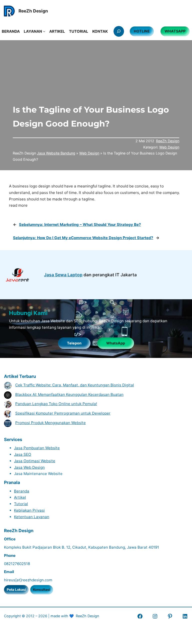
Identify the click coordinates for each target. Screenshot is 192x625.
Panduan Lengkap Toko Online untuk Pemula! (56, 403)
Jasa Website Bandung (56, 153)
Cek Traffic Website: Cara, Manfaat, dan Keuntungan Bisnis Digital (74, 385)
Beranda (21, 491)
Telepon (74, 343)
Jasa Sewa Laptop (63, 274)
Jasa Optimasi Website (34, 461)
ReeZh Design (167, 141)
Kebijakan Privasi (29, 510)
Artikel (20, 497)
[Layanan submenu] (44, 31)
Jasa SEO (22, 454)
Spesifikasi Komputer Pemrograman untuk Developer (62, 413)
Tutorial (21, 503)
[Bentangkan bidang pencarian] (119, 31)
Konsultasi (41, 590)
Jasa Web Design (29, 467)
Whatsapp (175, 31)
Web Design (169, 147)
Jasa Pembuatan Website (37, 448)
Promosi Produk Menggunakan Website (50, 422)
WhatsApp (115, 343)
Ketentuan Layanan (31, 516)
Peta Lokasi (16, 590)
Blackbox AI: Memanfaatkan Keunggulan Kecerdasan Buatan (69, 394)
